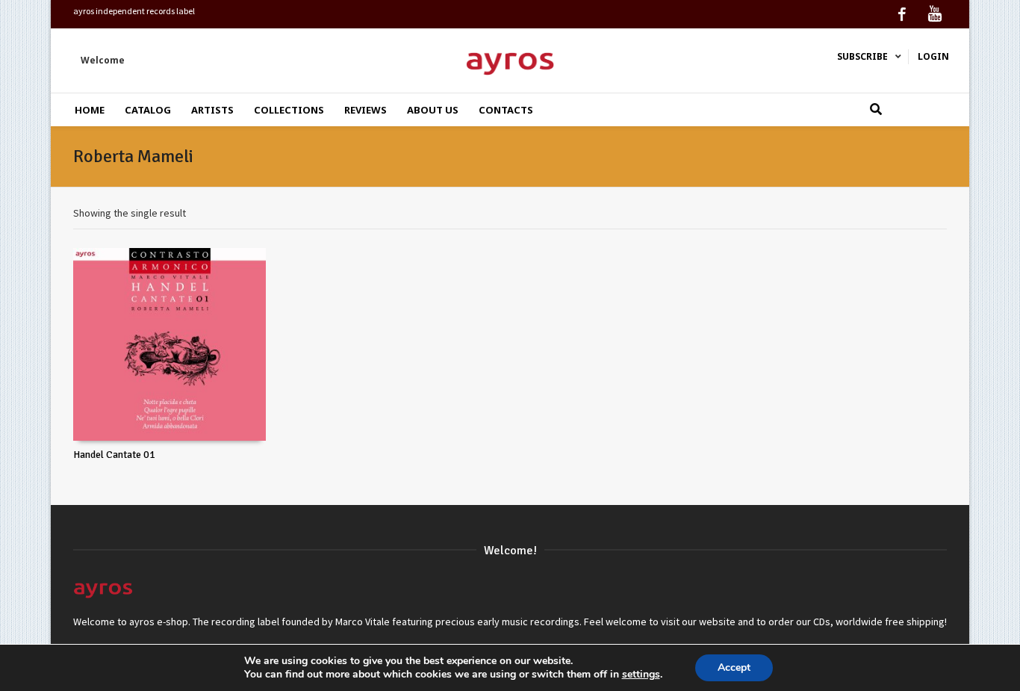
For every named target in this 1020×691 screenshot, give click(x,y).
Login (933, 56)
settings (641, 674)
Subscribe (862, 56)
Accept (734, 667)
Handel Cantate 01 (114, 454)
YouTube (935, 14)
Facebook (902, 14)
